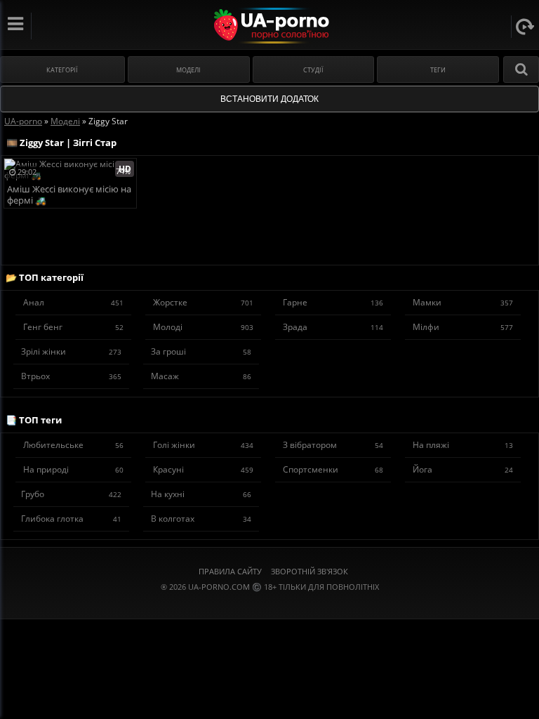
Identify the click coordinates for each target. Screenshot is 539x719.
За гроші (201, 351)
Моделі (188, 69)
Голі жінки (203, 445)
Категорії (62, 69)
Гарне (333, 302)
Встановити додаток (269, 99)
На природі (73, 469)
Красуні (203, 469)
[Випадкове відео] (525, 26)
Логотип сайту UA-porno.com (270, 26)
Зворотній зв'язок (309, 571)
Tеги (438, 69)
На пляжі (463, 445)
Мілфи (463, 327)
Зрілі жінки (71, 351)
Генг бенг (73, 327)
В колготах (201, 519)
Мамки (463, 302)
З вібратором (333, 445)
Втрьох (71, 376)
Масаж (201, 376)
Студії (313, 69)
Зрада (333, 327)
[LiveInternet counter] (269, 604)
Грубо (71, 494)
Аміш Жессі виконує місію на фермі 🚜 (69, 194)
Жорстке (203, 302)
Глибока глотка (71, 519)
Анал (73, 302)
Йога (463, 469)
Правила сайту (230, 571)
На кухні (201, 494)
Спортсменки (333, 469)
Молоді (203, 327)
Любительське (73, 445)
